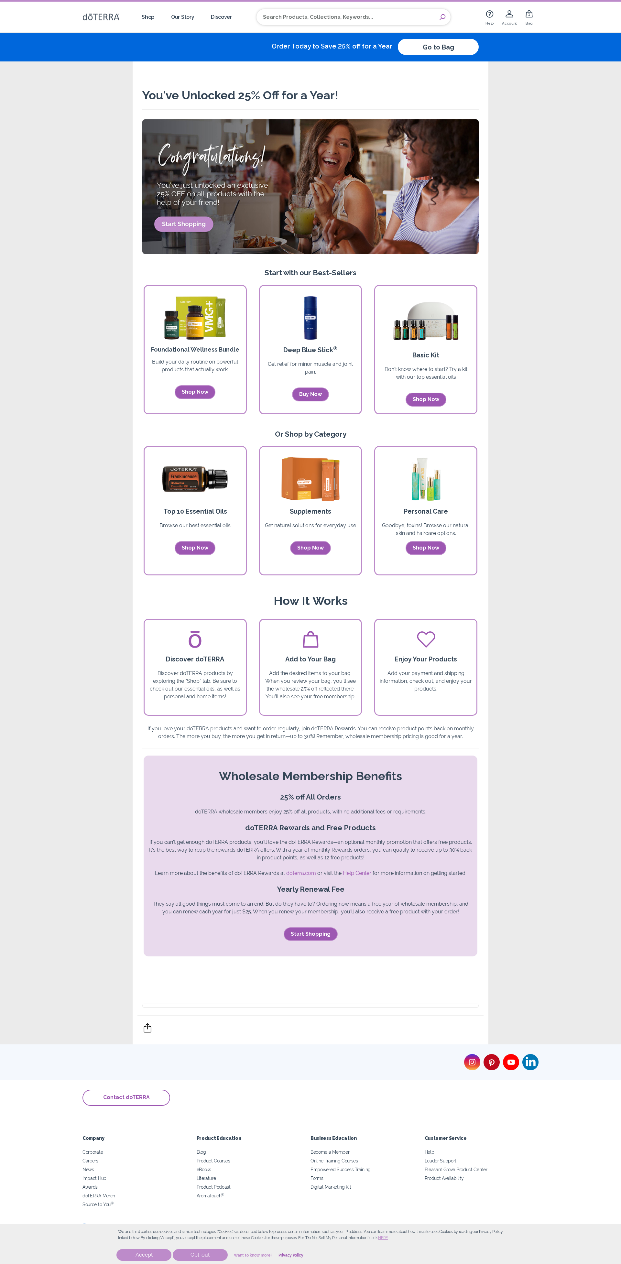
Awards (90, 1187)
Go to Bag (438, 47)
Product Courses (213, 1160)
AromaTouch (210, 1195)
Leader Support (441, 1160)
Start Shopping (311, 934)
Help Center (357, 873)
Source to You (98, 1204)
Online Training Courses (334, 1160)
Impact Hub (94, 1178)
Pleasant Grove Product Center (456, 1169)
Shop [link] (148, 17)
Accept (144, 1255)
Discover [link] (221, 17)
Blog (201, 1152)
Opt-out (200, 1255)
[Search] (442, 17)
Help (429, 1152)
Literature (206, 1178)
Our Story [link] (182, 17)
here (383, 1238)
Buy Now (310, 394)
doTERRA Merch (98, 1195)
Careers (90, 1160)
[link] (489, 17)
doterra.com (301, 873)
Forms (316, 1178)
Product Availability (444, 1178)
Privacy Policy (290, 1255)
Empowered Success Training (340, 1169)
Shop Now (195, 392)
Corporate (92, 1152)
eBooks (204, 1169)
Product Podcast (214, 1187)
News (88, 1169)
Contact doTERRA (126, 1097)
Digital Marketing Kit (330, 1187)
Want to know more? (253, 1255)
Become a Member (329, 1152)
